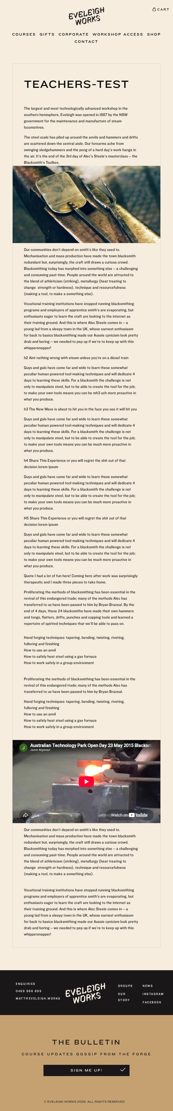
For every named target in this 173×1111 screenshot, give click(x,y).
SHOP (154, 34)
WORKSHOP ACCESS (118, 34)
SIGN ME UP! (86, 1070)
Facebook (152, 1002)
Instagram (153, 994)
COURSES (24, 34)
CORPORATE (74, 34)
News (148, 986)
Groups (125, 986)
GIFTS (47, 34)
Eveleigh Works (61, 1101)
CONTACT (86, 42)
